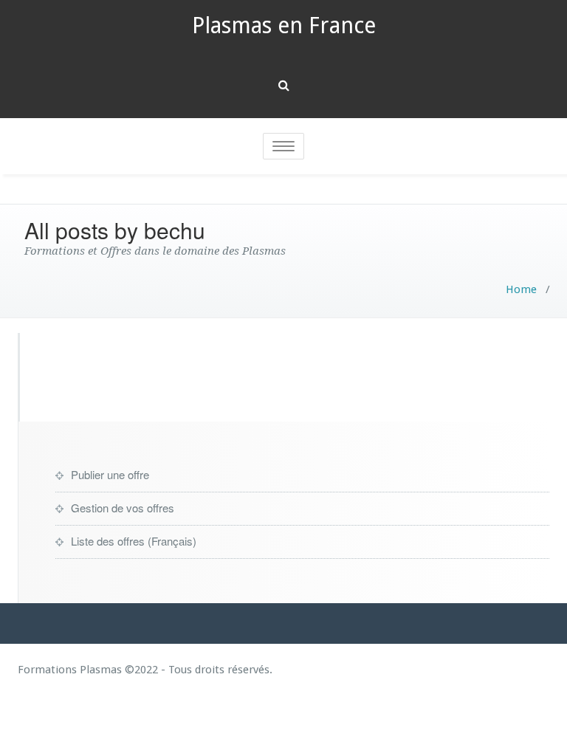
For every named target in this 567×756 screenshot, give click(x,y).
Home (521, 289)
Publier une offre (110, 474)
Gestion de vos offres (122, 507)
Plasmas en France (284, 25)
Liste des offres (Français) (133, 541)
